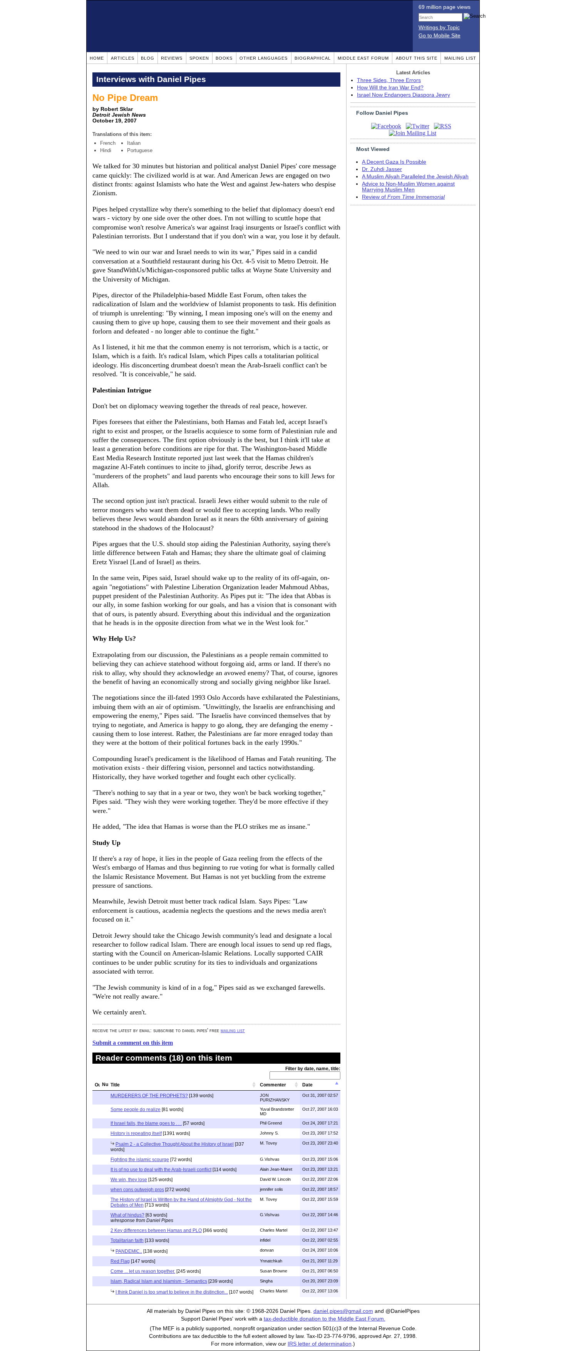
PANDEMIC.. (129, 1251)
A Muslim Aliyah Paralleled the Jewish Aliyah (415, 176)
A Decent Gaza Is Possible (394, 162)
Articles (122, 58)
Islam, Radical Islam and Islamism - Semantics (159, 1281)
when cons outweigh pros (137, 1189)
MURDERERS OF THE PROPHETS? (149, 1095)
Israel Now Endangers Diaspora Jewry (403, 95)
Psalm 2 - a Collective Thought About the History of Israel (175, 1144)
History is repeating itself (136, 1133)
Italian (134, 143)
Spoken (199, 58)
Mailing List (460, 58)
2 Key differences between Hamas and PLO (156, 1230)
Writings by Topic (439, 27)
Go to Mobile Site (440, 36)
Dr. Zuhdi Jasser (382, 169)
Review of (403, 197)
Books (224, 58)
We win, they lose (129, 1179)
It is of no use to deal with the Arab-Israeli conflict (161, 1169)
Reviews (172, 58)
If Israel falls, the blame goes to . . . (146, 1123)
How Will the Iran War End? (390, 88)
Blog (147, 58)
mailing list (233, 1030)
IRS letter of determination (320, 1344)
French (108, 143)
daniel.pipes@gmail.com (343, 1311)
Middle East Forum (363, 58)
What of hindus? (127, 1215)
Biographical (313, 58)
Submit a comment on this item (132, 1042)
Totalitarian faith (127, 1240)
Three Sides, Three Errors (389, 80)
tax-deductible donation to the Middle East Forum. (324, 1319)
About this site (416, 58)
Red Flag (120, 1261)
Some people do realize (136, 1109)
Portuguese (139, 150)
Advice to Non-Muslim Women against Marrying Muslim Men (408, 187)
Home (97, 58)
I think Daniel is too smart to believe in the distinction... (172, 1292)
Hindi (105, 150)
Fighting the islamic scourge (140, 1159)
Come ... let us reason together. (143, 1271)
